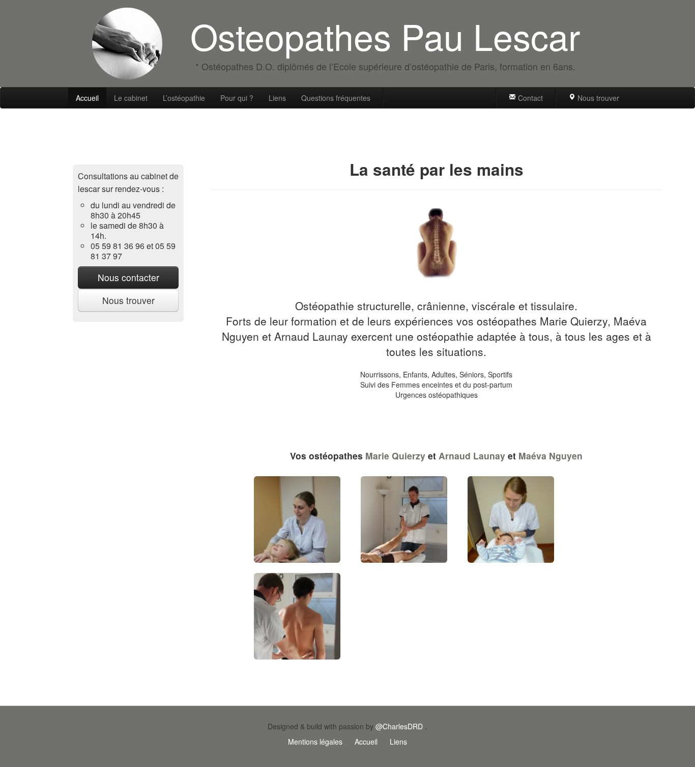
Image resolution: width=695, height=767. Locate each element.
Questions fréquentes (335, 98)
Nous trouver (597, 98)
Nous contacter (128, 277)
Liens (277, 98)
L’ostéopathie (184, 98)
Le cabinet (131, 98)
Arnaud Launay (472, 455)
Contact (529, 98)
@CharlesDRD (399, 726)
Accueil (87, 98)
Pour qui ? (236, 98)
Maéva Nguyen (550, 455)
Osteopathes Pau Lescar (385, 35)
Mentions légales (315, 741)
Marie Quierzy (395, 455)
